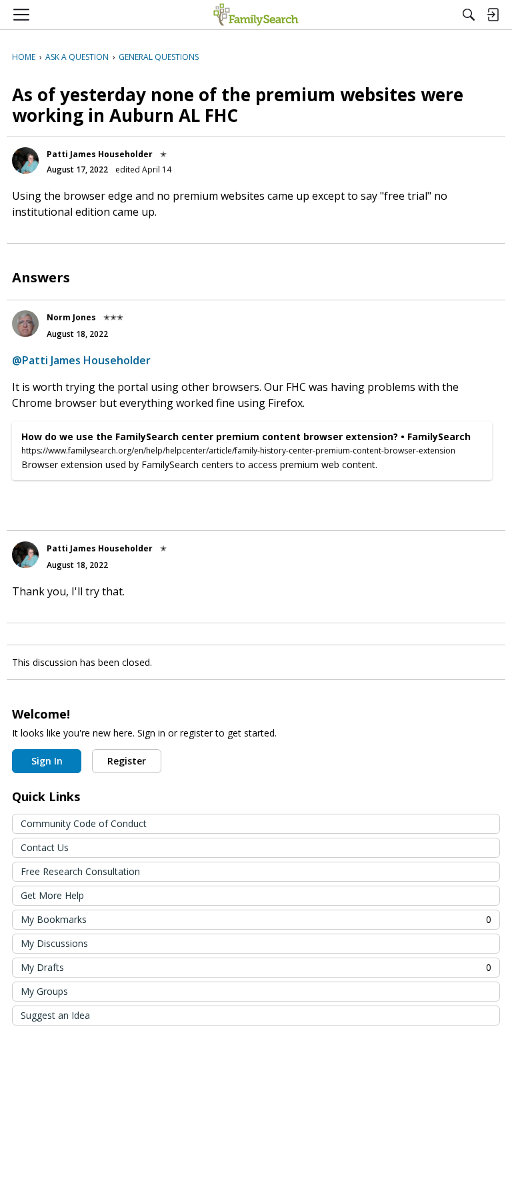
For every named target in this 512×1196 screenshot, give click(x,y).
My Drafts (256, 967)
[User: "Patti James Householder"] (25, 160)
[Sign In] (493, 14)
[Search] (469, 14)
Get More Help (52, 895)
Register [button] (126, 760)
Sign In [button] (47, 760)
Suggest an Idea (55, 1015)
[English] (255, 14)
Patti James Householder (100, 154)
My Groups (44, 991)
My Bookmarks (256, 919)
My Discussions (54, 943)
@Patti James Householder (81, 360)
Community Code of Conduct (84, 823)
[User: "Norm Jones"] (25, 323)
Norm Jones (71, 317)
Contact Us (45, 847)
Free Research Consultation (80, 871)
